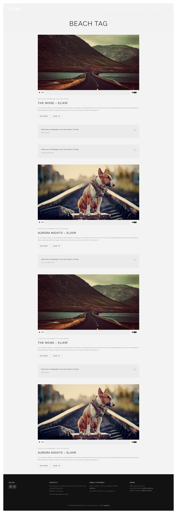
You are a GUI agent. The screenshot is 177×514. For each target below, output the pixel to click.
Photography (51, 99)
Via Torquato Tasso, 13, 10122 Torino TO (102, 491)
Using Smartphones (47, 153)
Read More (44, 116)
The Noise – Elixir (53, 103)
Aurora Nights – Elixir (57, 232)
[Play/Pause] (39, 92)
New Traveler (45, 133)
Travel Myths (45, 372)
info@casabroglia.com (61, 494)
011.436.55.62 (59, 491)
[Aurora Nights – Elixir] (88, 192)
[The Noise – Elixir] (88, 62)
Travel (58, 99)
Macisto (106, 505)
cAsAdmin (66, 99)
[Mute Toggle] (133, 92)
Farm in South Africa (47, 262)
